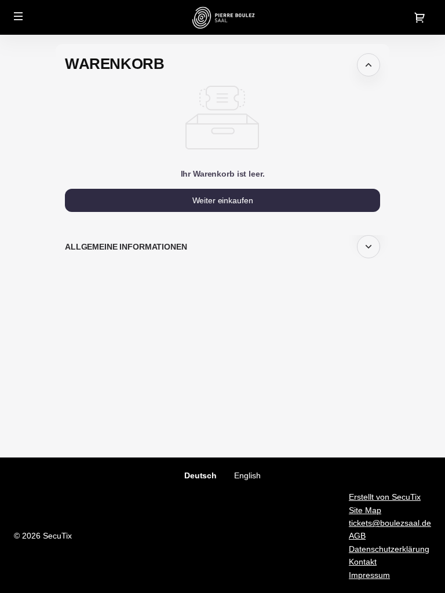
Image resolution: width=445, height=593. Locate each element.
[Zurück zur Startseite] (223, 17)
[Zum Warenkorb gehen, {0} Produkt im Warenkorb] (419, 17)
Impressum (369, 575)
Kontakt (363, 561)
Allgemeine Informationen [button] (126, 246)
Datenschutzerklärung (389, 549)
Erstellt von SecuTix (385, 497)
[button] (18, 16)
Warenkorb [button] (114, 63)
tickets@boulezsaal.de (390, 523)
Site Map (365, 510)
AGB (357, 535)
